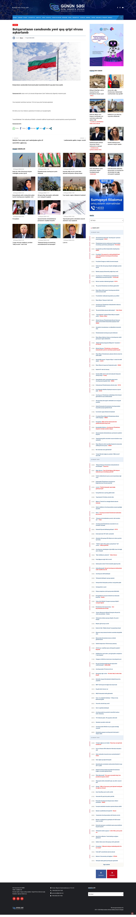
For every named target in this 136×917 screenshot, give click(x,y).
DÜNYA (43, 17)
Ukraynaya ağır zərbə (109, 674)
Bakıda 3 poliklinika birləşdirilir (106, 810)
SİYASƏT (25, 17)
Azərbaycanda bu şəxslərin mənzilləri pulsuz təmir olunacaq (107, 713)
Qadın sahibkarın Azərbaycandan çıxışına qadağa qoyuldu (109, 507)
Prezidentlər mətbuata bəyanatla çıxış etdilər (107, 295)
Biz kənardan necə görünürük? (104, 449)
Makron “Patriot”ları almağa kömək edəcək (107, 502)
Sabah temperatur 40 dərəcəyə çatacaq (106, 643)
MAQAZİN (104, 17)
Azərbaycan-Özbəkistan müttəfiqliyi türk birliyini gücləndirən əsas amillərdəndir (109, 395)
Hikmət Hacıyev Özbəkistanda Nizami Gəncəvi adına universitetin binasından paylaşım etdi (108, 321)
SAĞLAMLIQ (99, 17)
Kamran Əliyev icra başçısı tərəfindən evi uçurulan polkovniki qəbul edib (96, 119)
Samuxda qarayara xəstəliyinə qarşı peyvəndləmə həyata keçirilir (109, 826)
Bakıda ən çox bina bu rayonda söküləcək (114, 115)
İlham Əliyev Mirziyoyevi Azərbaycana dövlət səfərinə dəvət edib (107, 291)
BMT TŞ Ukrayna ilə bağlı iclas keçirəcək (106, 684)
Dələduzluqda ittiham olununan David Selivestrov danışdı (96, 146)
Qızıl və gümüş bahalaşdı (102, 708)
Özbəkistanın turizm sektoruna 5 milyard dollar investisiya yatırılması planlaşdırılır (108, 244)
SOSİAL (70, 17)
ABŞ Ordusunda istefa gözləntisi (104, 693)
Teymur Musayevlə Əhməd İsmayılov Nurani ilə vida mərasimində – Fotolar (108, 613)
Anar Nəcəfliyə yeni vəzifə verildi (104, 792)
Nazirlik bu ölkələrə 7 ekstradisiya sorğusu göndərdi (107, 837)
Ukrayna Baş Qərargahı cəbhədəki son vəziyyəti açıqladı (108, 401)
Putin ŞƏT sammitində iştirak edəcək (105, 852)
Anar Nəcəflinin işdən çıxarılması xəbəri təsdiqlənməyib (96, 171)
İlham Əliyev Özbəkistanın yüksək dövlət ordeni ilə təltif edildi (109, 354)
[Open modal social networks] (50, 128)
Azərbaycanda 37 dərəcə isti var (104, 669)
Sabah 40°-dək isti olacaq (102, 369)
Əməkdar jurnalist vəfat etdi (103, 722)
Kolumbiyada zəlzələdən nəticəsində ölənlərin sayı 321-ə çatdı (109, 764)
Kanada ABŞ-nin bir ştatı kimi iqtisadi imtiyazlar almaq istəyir (108, 374)
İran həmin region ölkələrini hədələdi (74, 195)
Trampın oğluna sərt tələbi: (109, 743)
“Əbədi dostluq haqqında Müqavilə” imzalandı (108, 343)
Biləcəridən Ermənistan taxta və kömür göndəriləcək (106, 638)
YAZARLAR (82, 17)
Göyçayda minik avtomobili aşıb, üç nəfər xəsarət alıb (108, 781)
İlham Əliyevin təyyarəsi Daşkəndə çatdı (108, 365)
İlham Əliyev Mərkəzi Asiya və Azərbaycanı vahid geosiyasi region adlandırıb (108, 338)
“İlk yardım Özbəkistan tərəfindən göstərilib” (107, 285)
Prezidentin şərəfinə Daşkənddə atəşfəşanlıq (108, 249)
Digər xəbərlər (106, 864)
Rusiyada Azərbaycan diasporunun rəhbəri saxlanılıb (107, 801)
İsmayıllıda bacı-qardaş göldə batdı (105, 492)
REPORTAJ (48, 17)
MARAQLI (110, 17)
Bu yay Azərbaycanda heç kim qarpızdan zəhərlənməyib (106, 664)
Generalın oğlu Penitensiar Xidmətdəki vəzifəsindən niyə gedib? (115, 92)
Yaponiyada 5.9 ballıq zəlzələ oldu (105, 497)
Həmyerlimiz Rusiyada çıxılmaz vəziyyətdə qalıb (108, 582)
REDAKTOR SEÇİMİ (56, 17)
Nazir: (108, 513)
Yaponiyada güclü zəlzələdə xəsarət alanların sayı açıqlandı (109, 439)
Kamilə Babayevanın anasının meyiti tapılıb (115, 143)
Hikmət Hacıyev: (108, 349)
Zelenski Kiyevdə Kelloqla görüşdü (107, 529)
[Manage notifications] (132, 913)
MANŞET (15, 17)
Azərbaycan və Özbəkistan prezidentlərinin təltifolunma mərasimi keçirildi (107, 276)
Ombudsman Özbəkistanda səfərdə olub (108, 385)
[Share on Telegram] (45, 128)
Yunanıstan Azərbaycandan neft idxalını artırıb (108, 815)
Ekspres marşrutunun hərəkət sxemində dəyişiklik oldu (109, 633)
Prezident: (108, 256)
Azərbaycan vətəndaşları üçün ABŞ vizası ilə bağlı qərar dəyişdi (109, 550)
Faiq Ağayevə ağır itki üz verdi (104, 559)
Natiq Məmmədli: (109, 569)
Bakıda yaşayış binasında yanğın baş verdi (107, 271)
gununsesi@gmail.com (58, 893)
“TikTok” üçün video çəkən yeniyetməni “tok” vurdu (107, 544)
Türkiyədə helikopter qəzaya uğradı (105, 578)
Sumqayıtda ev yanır (101, 587)
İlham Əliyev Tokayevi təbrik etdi (104, 300)
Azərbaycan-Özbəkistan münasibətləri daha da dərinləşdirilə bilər (108, 305)
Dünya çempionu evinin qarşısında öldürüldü (107, 591)
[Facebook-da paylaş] (22, 128)
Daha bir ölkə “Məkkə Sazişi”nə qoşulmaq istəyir (108, 628)
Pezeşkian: (16, 219)
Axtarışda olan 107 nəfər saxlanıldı (105, 533)
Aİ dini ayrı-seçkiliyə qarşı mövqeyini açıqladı (108, 648)
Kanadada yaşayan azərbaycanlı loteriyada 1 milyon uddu (107, 733)
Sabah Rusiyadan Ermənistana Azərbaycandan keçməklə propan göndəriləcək (108, 407)
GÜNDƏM (20, 17)
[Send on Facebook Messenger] (32, 128)
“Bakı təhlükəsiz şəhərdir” (106, 555)
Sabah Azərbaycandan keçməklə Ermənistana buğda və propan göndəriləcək (108, 770)
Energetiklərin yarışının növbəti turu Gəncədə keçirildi (107, 596)
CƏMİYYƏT (38, 17)
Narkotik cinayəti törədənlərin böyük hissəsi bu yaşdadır (108, 679)
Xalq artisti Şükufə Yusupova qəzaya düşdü (107, 602)
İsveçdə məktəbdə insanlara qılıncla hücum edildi (109, 806)
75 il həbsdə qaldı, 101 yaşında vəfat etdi (106, 717)
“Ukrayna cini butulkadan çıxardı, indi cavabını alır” (108, 519)
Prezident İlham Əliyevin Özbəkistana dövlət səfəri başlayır (107, 417)
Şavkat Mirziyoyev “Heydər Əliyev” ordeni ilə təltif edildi (109, 360)
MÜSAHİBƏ (64, 17)
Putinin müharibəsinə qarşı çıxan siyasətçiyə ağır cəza (109, 476)
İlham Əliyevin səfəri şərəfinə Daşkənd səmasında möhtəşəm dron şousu (109, 444)
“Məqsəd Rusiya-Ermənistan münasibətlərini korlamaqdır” (107, 465)
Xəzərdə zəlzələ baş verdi (102, 703)
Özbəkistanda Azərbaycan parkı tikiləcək (107, 332)
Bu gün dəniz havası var (102, 689)
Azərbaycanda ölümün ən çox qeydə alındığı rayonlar (107, 727)
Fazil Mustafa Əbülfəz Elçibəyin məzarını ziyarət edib (108, 390)
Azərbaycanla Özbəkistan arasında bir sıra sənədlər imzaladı (107, 524)
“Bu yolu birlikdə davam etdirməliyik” (109, 310)
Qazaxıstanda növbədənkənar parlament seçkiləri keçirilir (109, 433)
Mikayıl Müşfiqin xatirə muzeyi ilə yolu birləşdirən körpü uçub (97, 92)
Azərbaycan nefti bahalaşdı (103, 573)
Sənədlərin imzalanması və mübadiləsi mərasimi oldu (108, 328)
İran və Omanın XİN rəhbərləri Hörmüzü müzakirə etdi (108, 749)
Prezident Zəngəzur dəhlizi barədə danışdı (107, 261)
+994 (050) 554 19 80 (57, 890)
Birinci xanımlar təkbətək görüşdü (107, 281)
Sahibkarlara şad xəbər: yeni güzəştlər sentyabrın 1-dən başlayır (109, 654)
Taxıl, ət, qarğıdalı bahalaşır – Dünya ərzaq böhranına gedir (107, 698)
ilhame (21, 38)
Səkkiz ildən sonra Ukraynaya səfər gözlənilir (107, 842)
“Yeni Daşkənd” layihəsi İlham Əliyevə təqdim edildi (107, 315)
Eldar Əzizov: (108, 471)
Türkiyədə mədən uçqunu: (109, 831)
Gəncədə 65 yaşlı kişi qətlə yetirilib (105, 796)
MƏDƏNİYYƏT (75, 17)
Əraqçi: (109, 787)
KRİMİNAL (88, 17)
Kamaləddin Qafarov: (108, 428)
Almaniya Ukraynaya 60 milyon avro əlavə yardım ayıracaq (109, 539)
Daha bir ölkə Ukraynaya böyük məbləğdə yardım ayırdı (108, 266)
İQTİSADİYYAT (31, 17)
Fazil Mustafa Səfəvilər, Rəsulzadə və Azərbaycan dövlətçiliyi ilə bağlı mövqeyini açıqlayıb (115, 171)
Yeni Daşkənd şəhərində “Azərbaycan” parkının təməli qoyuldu (108, 238)
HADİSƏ (93, 17)
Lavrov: (65, 242)
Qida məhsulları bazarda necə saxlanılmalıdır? (108, 755)
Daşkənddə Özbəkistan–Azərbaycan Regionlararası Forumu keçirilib (105, 482)
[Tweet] (39, 128)
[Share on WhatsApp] (16, 128)
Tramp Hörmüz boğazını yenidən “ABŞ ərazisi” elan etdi (108, 454)
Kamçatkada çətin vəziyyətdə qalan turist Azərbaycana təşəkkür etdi (106, 380)
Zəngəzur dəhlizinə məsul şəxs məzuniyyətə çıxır (109, 659)
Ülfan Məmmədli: (108, 776)
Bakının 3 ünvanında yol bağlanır (106, 856)
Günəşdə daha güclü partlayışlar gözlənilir (107, 860)
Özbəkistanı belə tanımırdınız (105, 607)
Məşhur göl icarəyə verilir (102, 623)
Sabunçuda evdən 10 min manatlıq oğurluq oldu (108, 563)
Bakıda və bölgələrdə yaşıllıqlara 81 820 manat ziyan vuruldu (108, 820)
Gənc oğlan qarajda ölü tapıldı (103, 759)
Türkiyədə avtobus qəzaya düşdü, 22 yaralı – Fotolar (107, 618)
